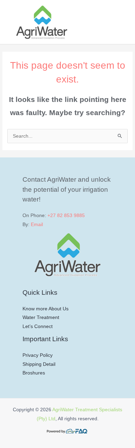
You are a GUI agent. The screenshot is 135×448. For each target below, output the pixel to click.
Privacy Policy (37, 355)
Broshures (33, 373)
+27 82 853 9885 (66, 215)
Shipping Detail (38, 364)
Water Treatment (40, 317)
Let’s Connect (37, 326)
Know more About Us (45, 308)
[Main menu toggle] (121, 22)
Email (37, 224)
